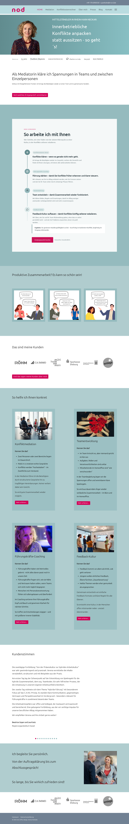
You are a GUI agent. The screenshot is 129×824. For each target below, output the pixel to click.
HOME (40, 9)
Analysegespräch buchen (42, 240)
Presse (93, 9)
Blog (101, 9)
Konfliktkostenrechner (66, 9)
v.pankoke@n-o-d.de (108, 3)
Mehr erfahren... (21, 502)
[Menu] (116, 9)
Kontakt (108, 9)
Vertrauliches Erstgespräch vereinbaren (30, 95)
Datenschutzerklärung (27, 817)
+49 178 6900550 (92, 3)
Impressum (15, 817)
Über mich (83, 9)
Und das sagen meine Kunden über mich (30, 376)
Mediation (49, 9)
